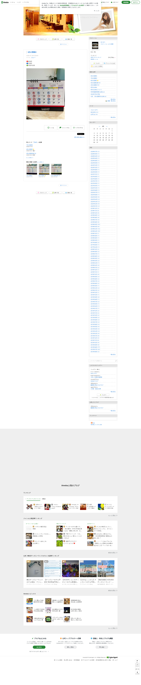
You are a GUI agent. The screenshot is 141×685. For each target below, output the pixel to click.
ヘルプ (116, 660)
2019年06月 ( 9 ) (95, 222)
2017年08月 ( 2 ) (95, 242)
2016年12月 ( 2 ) (95, 249)
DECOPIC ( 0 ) (94, 112)
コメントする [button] (65, 127)
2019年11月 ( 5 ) (95, 210)
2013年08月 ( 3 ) (95, 320)
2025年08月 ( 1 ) (95, 160)
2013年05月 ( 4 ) (95, 326)
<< (99, 126)
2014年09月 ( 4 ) (95, 297)
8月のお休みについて (96, 89)
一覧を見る (113, 99)
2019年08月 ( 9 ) (95, 217)
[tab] (33, 499)
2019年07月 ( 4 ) (95, 219)
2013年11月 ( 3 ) (95, 313)
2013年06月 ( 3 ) (95, 324)
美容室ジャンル (94, 59)
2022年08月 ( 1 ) (95, 169)
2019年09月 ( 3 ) (95, 215)
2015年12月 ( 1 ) (95, 269)
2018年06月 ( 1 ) (95, 238)
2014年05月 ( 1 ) (95, 304)
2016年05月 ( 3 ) (95, 258)
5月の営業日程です (31, 153)
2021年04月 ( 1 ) (95, 185)
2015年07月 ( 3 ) (95, 281)
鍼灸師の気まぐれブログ (97, 385)
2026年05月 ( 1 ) (95, 154)
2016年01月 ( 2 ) (95, 267)
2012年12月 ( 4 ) (95, 338)
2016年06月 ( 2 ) (95, 256)
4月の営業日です (95, 85)
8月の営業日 (32, 52)
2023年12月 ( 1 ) (95, 165)
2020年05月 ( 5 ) (95, 197)
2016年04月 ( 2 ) (95, 260)
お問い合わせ (68, 660)
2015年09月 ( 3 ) (95, 276)
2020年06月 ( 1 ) (95, 194)
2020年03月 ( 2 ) (95, 201)
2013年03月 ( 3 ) (95, 331)
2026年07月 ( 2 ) (95, 151)
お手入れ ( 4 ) (94, 114)
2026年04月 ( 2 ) (95, 156)
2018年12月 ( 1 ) (95, 233)
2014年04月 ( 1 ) (95, 306)
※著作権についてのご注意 (96, 424)
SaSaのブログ (94, 381)
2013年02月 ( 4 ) (95, 333)
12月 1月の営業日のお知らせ (98, 96)
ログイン (135, 2)
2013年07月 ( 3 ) (95, 322)
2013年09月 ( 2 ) (95, 317)
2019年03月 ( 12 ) (95, 229)
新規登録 (125, 2)
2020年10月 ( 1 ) (95, 188)
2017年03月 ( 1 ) (95, 247)
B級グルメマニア (61, 523)
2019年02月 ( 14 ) (95, 231)
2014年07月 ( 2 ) (95, 301)
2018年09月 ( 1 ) (95, 235)
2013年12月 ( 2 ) (95, 310)
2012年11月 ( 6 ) (95, 340)
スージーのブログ (71, 23)
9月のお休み (94, 87)
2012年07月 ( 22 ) (95, 349)
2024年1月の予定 (95, 94)
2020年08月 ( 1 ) (95, 190)
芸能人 (44, 499)
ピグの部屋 (110, 44)
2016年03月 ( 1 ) (95, 263)
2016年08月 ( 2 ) (95, 251)
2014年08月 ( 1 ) (95, 299)
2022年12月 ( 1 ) (95, 167)
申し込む (101, 647)
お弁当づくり (91, 523)
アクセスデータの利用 (88, 660)
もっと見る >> (29, 157)
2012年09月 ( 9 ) (95, 345)
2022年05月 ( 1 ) (95, 172)
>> (107, 126)
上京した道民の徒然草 (96, 377)
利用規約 (77, 660)
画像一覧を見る (112, 101)
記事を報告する (80, 137)
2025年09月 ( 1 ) (95, 158)
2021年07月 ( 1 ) (95, 181)
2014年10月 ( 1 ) (95, 294)
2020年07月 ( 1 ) (95, 192)
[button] (137, 673)
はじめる (39, 647)
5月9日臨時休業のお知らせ (98, 92)
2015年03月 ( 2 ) (95, 288)
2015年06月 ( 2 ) (95, 283)
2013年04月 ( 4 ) (95, 329)
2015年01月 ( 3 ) (95, 290)
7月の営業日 (29, 145)
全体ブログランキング (96, 57)
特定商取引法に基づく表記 (104, 660)
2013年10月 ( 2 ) (95, 315)
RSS (94, 423)
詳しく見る (70, 647)
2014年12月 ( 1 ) (95, 292)
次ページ (63, 44)
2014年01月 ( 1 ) (95, 308)
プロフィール (104, 44)
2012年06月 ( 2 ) (95, 351)
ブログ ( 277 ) (94, 110)
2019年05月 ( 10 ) (95, 224)
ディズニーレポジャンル (33, 499)
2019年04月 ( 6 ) (95, 226)
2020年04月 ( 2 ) (95, 199)
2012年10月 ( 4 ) (95, 342)
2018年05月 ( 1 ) (95, 240)
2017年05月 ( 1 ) (95, 245)
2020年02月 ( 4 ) (95, 204)
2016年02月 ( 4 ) (95, 265)
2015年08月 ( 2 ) (95, 279)
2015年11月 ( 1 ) (95, 272)
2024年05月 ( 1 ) (95, 163)
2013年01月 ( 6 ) (95, 335)
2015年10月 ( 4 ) (95, 274)
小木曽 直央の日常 (96, 389)
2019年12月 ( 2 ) (95, 208)
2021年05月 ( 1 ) (95, 183)
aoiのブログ (94, 373)
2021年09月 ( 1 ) (95, 176)
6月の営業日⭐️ (30, 149)
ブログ (32, 57)
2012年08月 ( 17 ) (95, 347)
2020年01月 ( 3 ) (95, 206)
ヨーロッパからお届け (32, 523)
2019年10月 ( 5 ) (95, 213)
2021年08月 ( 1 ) (95, 179)
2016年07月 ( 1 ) (95, 254)
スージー (103, 42)
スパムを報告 (58, 660)
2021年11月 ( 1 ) (95, 174)
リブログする (79, 127)
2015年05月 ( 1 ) (95, 285)
